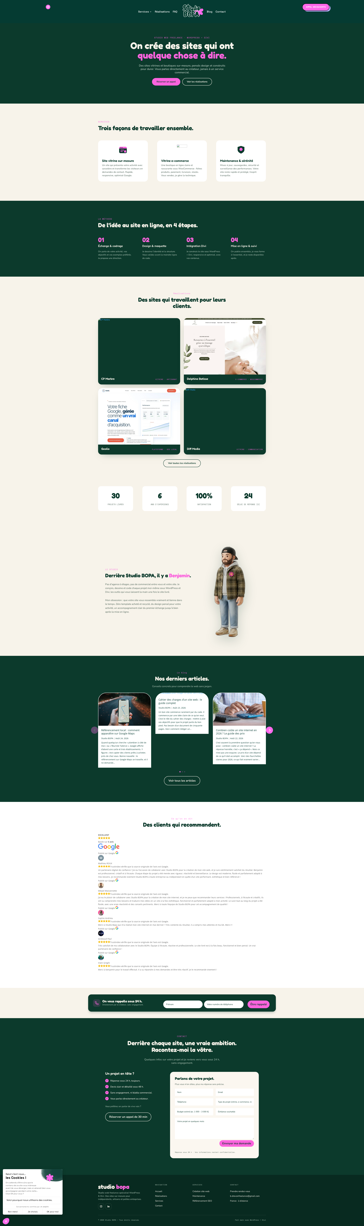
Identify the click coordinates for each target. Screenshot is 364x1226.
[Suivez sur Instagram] (48, 7)
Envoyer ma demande (236, 1143)
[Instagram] (101, 1206)
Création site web (201, 1191)
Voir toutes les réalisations (182, 463)
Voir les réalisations (197, 81)
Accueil (158, 1191)
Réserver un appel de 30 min (128, 1117)
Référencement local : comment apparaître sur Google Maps (120, 731)
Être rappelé (258, 1004)
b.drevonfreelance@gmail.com (245, 1196)
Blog (209, 11)
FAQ (175, 11)
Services (143, 11)
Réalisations (162, 11)
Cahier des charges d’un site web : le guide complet (180, 701)
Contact (221, 11)
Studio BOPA (107, 738)
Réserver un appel (166, 81)
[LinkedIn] (108, 1206)
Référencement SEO (202, 1200)
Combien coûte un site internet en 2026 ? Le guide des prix (236, 731)
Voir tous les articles (182, 781)
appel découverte (316, 7)
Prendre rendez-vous (240, 1191)
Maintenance (199, 1196)
